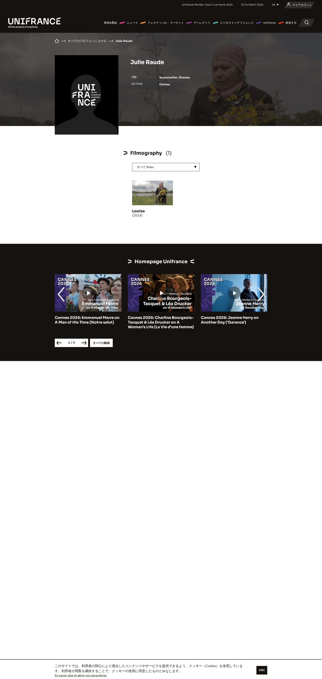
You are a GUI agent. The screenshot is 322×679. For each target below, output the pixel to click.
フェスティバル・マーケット (166, 22)
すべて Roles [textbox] (145, 167)
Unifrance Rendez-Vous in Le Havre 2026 (207, 4)
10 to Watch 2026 (252, 4)
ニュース (132, 22)
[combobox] (166, 167)
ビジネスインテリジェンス (237, 22)
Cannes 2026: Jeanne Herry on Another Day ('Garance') (230, 320)
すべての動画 (101, 343)
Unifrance (269, 22)
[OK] (262, 670)
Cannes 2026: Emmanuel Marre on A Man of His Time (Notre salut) (87, 320)
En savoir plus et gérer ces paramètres (81, 675)
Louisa (138, 211)
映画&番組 (110, 22)
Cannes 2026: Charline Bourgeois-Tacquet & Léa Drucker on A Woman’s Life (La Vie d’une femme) (161, 322)
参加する (291, 22)
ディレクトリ (202, 22)
